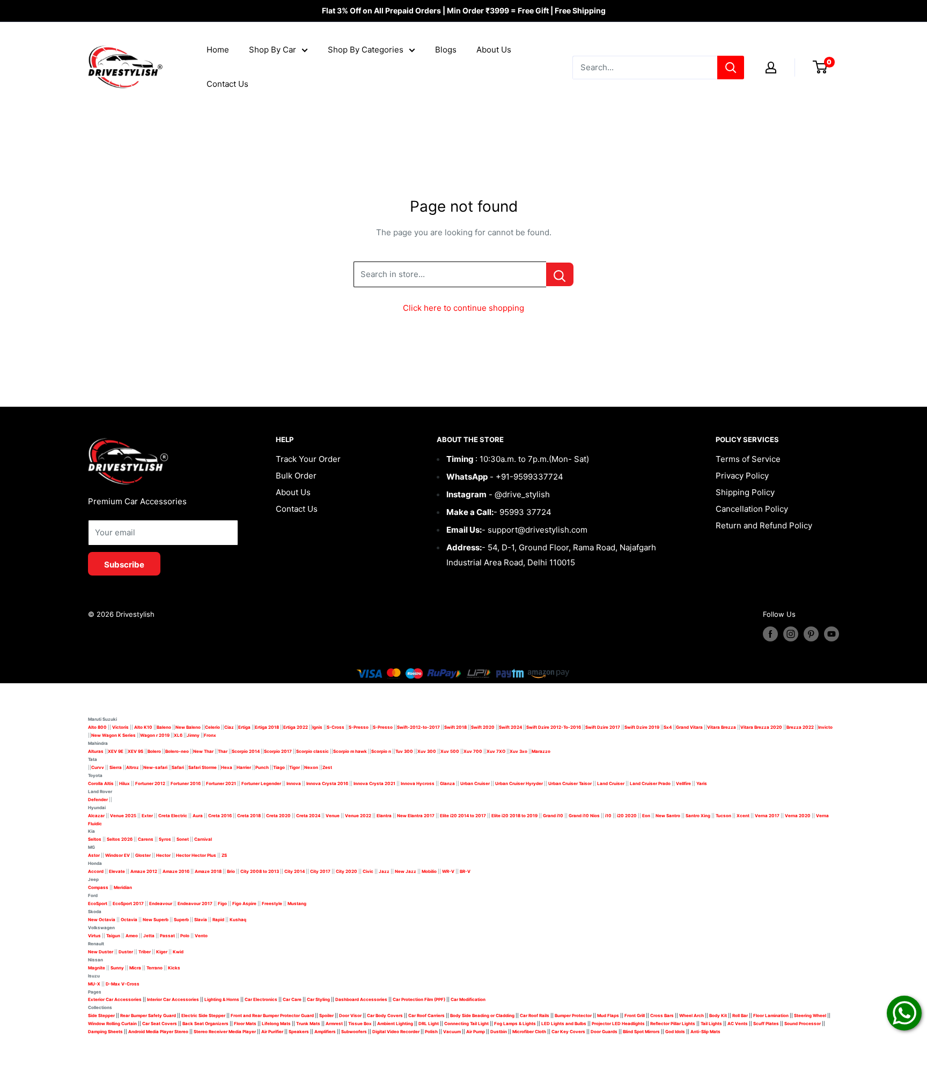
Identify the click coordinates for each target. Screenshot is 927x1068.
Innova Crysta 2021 (374, 783)
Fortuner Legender (261, 783)
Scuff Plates (766, 1023)
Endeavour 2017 (195, 903)
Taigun (113, 935)
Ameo (132, 935)
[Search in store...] (559, 274)
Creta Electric (172, 815)
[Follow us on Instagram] (790, 633)
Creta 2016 (220, 815)
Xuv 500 (449, 751)
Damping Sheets (105, 1031)
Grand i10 (553, 815)
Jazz (384, 871)
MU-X (94, 984)
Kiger (161, 951)
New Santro (668, 815)
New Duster (100, 951)
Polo (184, 935)
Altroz (132, 767)
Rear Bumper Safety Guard (148, 1015)
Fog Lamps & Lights (515, 1023)
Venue (333, 815)
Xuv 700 (473, 751)
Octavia (129, 919)
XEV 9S (135, 751)
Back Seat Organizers (205, 1023)
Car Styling (318, 999)
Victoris (121, 727)
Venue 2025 (123, 815)
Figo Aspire (244, 903)
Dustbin (498, 1031)
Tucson (723, 815)
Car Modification (468, 999)
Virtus (94, 935)
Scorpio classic (312, 751)
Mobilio (429, 871)
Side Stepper (101, 1015)
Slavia (200, 919)
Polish (431, 1031)
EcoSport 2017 (128, 903)
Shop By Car (272, 49)
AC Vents (737, 1023)
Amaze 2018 (208, 871)
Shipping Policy (745, 492)
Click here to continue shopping (463, 308)
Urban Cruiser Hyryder (519, 783)
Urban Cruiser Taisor (570, 783)
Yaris (701, 783)
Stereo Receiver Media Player (225, 1031)
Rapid (218, 919)
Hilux (125, 783)
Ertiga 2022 (295, 727)
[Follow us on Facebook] (770, 633)
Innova (293, 783)
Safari (178, 767)
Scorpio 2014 (246, 751)
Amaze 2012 (143, 871)
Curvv (97, 767)
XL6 (178, 735)
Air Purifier (272, 1031)
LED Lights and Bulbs (563, 1023)
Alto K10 (143, 727)
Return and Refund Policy (764, 525)
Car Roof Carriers (426, 1015)
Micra (135, 967)
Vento (201, 935)
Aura (198, 815)
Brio (231, 871)
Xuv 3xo (518, 751)
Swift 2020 (483, 727)
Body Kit (718, 1015)
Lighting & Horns (221, 999)
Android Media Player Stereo (158, 1031)
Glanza (447, 783)
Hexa (226, 767)
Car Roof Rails (534, 1015)
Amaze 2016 (176, 871)
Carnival (203, 839)
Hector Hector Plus (196, 855)
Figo (222, 903)
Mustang (297, 903)
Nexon (311, 767)
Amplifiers (325, 1031)
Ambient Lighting (395, 1023)
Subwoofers (354, 1031)
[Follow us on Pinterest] (811, 633)
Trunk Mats (308, 1023)
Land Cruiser (610, 783)
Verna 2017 (767, 815)
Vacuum (452, 1031)
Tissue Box (360, 1023)
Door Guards (604, 1031)
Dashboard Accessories (361, 999)
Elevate (117, 871)
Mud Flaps (608, 1015)
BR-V (465, 871)
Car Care (292, 999)
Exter (147, 815)
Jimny (193, 735)
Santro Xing (698, 815)
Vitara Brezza (721, 727)
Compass (98, 887)
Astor (94, 855)
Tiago (279, 767)
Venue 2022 (358, 815)
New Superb (155, 919)
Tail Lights (711, 1023)
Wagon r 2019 (155, 735)
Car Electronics (261, 999)
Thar (222, 751)
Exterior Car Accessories (115, 999)
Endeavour (160, 903)
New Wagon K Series (113, 735)
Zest (327, 767)
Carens (145, 839)
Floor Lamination (771, 1015)
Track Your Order (308, 459)
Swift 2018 (455, 727)
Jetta (148, 935)
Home (218, 49)
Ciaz (229, 727)
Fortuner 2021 (221, 783)
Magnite (96, 967)
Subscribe (124, 564)
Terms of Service (748, 459)
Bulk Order (296, 475)
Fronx (210, 735)
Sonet (182, 839)
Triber (144, 951)
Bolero (154, 751)
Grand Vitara (689, 727)
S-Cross (335, 727)
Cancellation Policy (752, 509)
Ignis (317, 727)
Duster (126, 951)
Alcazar (96, 815)
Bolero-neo (177, 751)
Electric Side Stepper (203, 1015)
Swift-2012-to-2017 (418, 727)
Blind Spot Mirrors (641, 1031)
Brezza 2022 (800, 727)
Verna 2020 (798, 815)
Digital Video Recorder (396, 1031)
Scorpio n (381, 751)
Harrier (244, 767)
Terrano (154, 967)
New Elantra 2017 (416, 815)
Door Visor (350, 1015)
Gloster (143, 855)
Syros (165, 839)
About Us (493, 49)
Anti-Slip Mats (705, 1031)
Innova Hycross (418, 783)
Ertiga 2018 (267, 727)
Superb (181, 919)
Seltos (94, 839)
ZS (224, 855)
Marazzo (541, 751)
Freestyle (272, 903)
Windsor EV (117, 855)
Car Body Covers (385, 1015)
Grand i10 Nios (584, 815)
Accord (96, 871)
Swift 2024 (510, 727)
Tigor (294, 767)
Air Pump (475, 1031)
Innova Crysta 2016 (327, 783)
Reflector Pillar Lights (672, 1023)
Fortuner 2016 (186, 783)
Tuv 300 (404, 751)
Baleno (164, 727)
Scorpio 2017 (278, 751)
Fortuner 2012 (150, 783)
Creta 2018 (249, 815)
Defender (98, 799)
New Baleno (188, 727)
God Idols (675, 1031)
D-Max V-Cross (122, 984)
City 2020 (346, 871)
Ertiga (244, 727)
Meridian (123, 887)
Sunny (117, 967)
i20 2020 (627, 815)
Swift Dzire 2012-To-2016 (553, 727)
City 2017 (320, 871)
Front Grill (634, 1015)
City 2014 (294, 871)
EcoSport (97, 903)
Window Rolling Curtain (113, 1023)
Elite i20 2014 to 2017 (463, 815)
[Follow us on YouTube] (831, 633)
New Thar (203, 751)
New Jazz (405, 871)
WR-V (448, 871)
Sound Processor (802, 1023)
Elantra (384, 815)
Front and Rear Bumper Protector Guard (272, 1015)
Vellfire (683, 783)
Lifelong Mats (276, 1023)
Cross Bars (662, 1015)
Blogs (446, 49)
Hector (163, 855)
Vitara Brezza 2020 (761, 727)
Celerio (212, 727)
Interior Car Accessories (173, 999)
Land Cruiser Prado (650, 783)
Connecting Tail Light (466, 1023)
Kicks (174, 967)
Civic (368, 871)
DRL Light (428, 1023)
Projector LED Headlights (618, 1023)
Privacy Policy (742, 475)
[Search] (730, 67)
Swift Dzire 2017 (602, 727)
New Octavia (101, 919)
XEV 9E (115, 751)
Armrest (334, 1023)
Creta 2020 (278, 815)
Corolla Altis (101, 783)
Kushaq (238, 919)
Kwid (178, 951)
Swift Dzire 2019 (641, 727)
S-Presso (359, 727)
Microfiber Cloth (529, 1031)
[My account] (771, 67)
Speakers (299, 1031)
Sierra (115, 767)
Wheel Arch (691, 1015)
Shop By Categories (365, 49)
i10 (608, 815)
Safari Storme (202, 767)
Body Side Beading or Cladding (482, 1015)
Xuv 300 (426, 751)
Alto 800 (97, 727)
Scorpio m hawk (350, 751)
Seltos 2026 (120, 839)
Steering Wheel (810, 1015)
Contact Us (227, 84)
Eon (646, 815)
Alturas (96, 751)
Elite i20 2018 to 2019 (514, 815)
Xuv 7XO (496, 751)
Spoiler (326, 1015)
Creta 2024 (308, 815)
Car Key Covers (568, 1031)
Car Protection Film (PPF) (419, 999)
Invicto (825, 727)
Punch (262, 767)
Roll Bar (740, 1015)
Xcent (743, 815)
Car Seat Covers (159, 1023)
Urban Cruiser (475, 783)
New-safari (155, 767)
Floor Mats (245, 1023)
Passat (167, 935)
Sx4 (668, 727)
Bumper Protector (573, 1015)
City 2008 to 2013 (259, 871)
